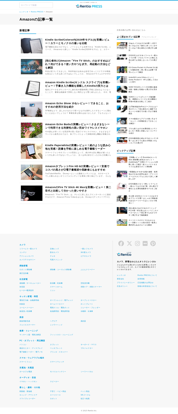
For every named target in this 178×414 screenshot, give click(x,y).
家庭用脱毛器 (24, 321)
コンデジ (23, 252)
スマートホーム (56, 287)
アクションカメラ (26, 256)
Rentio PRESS (37, 12)
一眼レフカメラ (87, 249)
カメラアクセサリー (27, 260)
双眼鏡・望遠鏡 (25, 391)
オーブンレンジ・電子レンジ (61, 300)
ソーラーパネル (87, 372)
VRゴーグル (85, 395)
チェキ (52, 256)
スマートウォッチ (57, 362)
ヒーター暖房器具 (26, 290)
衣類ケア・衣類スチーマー (91, 287)
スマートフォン (25, 362)
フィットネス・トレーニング (61, 335)
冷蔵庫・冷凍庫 (87, 311)
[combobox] (36, 5)
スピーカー (54, 381)
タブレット (54, 345)
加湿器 (22, 287)
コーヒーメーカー (26, 308)
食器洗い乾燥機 (25, 311)
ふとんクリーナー (88, 270)
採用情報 (141, 279)
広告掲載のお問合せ (146, 283)
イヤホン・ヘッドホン (28, 381)
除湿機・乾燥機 (56, 283)
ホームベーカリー (57, 304)
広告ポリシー (122, 286)
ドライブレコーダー (27, 399)
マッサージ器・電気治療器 (30, 335)
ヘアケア (53, 321)
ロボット (53, 399)
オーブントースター (89, 300)
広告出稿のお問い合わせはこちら (131, 30)
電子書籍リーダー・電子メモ (31, 352)
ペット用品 (85, 391)
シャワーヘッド (56, 325)
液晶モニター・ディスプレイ (31, 348)
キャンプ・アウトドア (28, 395)
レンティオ (23, 12)
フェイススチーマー (27, 325)
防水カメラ (54, 252)
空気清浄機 (85, 283)
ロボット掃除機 (25, 270)
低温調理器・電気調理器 (60, 311)
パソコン (23, 345)
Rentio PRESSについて (147, 275)
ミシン (52, 290)
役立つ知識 (85, 399)
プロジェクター (87, 348)
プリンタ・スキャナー (59, 352)
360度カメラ (86, 252)
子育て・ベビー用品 (58, 391)
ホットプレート (87, 304)
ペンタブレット (56, 348)
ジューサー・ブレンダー (90, 308)
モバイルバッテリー (58, 372)
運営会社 (120, 279)
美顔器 (83, 321)
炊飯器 (22, 304)
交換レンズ (54, 249)
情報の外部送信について (147, 286)
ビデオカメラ (86, 256)
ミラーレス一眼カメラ (28, 249)
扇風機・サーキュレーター (30, 283)
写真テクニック (56, 260)
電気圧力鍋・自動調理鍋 (29, 300)
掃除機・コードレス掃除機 (60, 270)
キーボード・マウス (89, 345)
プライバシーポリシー (126, 283)
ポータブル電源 (25, 372)
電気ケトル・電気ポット (60, 308)
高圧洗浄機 (23, 273)
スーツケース (55, 395)
